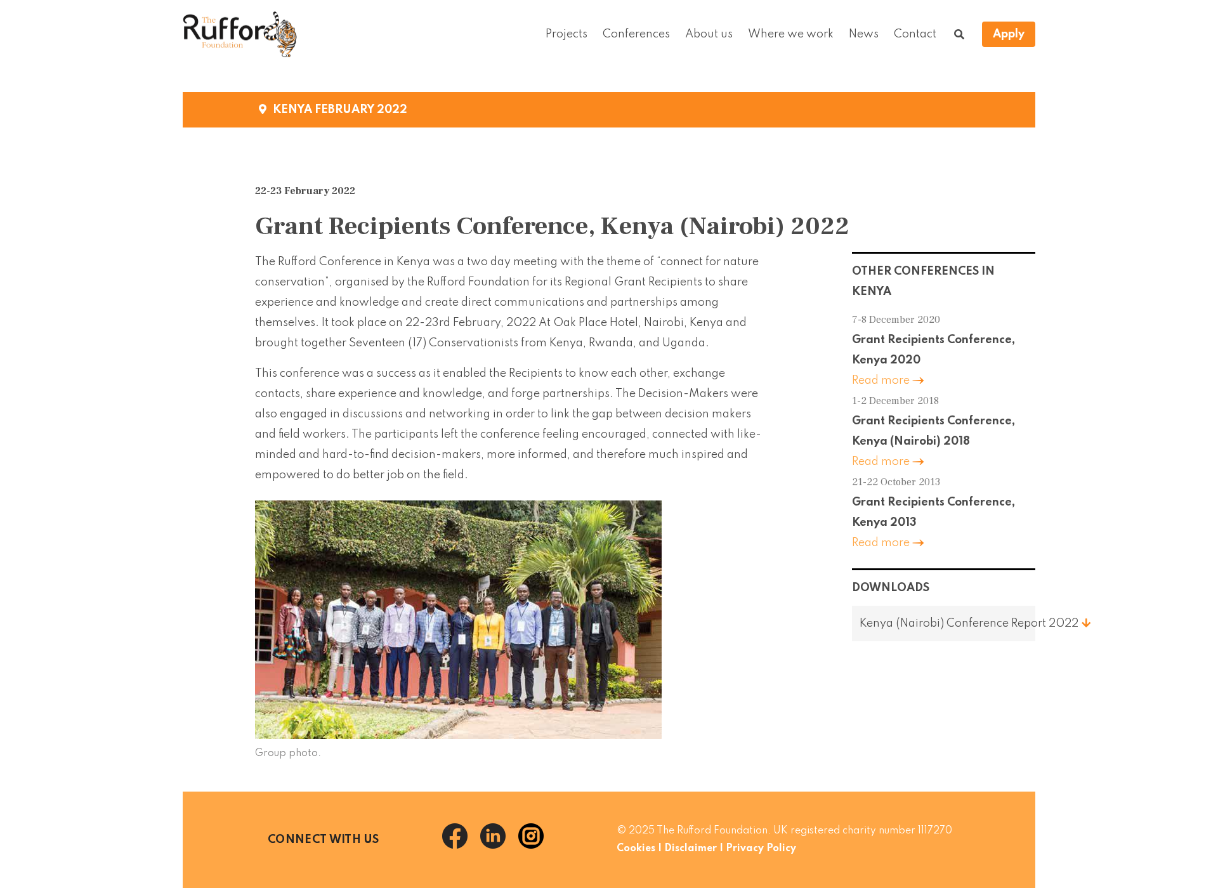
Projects (566, 34)
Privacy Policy (761, 849)
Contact (915, 34)
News (864, 34)
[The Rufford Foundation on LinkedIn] (499, 845)
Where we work (791, 34)
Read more (881, 380)
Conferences (636, 34)
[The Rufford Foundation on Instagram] (536, 845)
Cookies (636, 849)
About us (709, 34)
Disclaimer (690, 849)
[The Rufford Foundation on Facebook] (461, 845)
